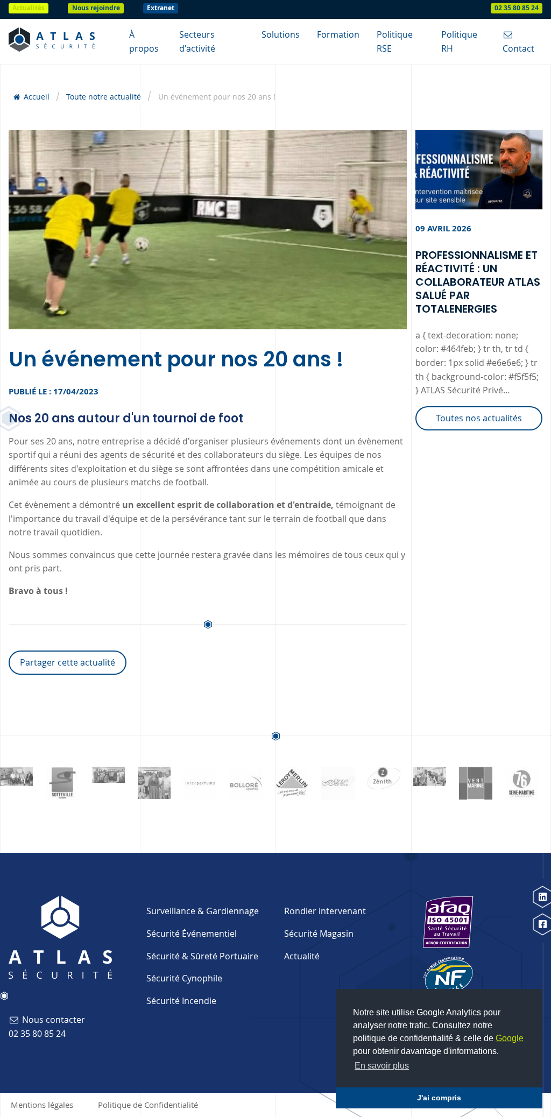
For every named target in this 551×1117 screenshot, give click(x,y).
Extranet (160, 7)
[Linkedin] (542, 897)
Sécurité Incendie (181, 1001)
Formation (338, 34)
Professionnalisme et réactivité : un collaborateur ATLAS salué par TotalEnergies (477, 282)
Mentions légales (42, 1104)
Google (510, 1038)
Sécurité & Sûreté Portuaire (202, 956)
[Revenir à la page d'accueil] (52, 41)
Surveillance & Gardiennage (202, 911)
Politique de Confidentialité (148, 1104)
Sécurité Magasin (319, 933)
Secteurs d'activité (197, 41)
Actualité (302, 956)
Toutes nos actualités (479, 418)
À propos (144, 41)
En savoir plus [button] (382, 1065)
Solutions (281, 34)
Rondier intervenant (325, 911)
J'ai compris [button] (439, 1097)
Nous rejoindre (96, 7)
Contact (518, 48)
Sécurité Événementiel (191, 933)
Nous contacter (52, 1020)
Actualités (28, 7)
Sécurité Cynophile (184, 978)
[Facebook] (542, 925)
